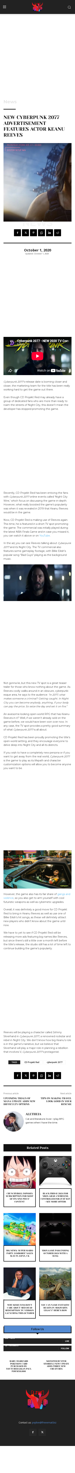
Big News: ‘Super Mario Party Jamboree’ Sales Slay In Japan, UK (19, 1253)
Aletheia (33, 1114)
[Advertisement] (37, 53)
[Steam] (37, 1127)
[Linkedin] (49, 232)
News (10, 101)
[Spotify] (32, 1127)
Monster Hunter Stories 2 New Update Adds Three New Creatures (56, 1365)
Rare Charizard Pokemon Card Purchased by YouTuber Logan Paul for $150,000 (18, 1366)
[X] (25, 232)
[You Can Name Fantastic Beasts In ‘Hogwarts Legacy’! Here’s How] (55, 1283)
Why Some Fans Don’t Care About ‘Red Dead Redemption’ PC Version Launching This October (19, 1309)
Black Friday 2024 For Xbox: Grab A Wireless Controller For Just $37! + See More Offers (55, 1197)
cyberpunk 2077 (54, 1062)
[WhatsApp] (41, 232)
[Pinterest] (33, 232)
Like (67, 1341)
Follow (65, 1348)
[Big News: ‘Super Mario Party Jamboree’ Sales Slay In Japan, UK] (19, 1229)
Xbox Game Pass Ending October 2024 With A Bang (55, 1253)
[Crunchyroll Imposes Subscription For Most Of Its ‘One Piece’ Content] (19, 1172)
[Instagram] (26, 1127)
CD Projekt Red (31, 1062)
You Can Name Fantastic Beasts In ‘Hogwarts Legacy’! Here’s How (55, 1308)
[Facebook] (17, 232)
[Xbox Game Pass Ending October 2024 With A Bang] (55, 1229)
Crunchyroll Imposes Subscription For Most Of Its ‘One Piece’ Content (19, 1197)
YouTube (44, 535)
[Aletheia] (13, 1121)
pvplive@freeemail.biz (44, 1422)
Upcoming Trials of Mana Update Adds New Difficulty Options (19, 1101)
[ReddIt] (57, 232)
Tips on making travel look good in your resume (56, 1101)
